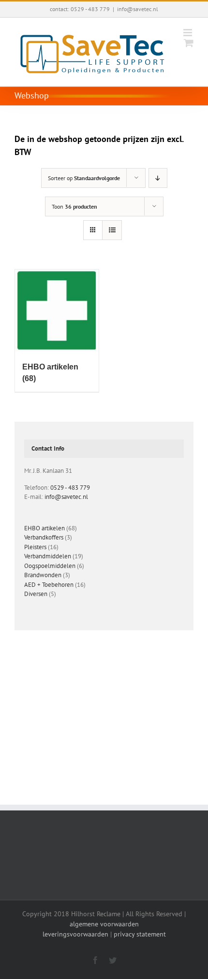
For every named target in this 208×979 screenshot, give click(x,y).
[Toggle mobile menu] (188, 33)
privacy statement (140, 934)
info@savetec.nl (137, 9)
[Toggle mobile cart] (188, 43)
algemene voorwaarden (104, 924)
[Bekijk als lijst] (112, 230)
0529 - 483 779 (70, 487)
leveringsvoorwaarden (75, 934)
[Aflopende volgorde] (158, 178)
